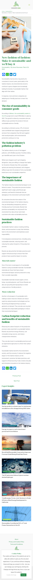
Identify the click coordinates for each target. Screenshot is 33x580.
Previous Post (17, 376)
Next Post (17, 381)
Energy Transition (9, 448)
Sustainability (6, 67)
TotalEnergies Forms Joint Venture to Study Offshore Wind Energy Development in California (16, 500)
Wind (4, 494)
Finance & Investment (9, 425)
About (16, 539)
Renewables (7, 402)
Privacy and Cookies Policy (16, 542)
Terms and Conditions (16, 544)
